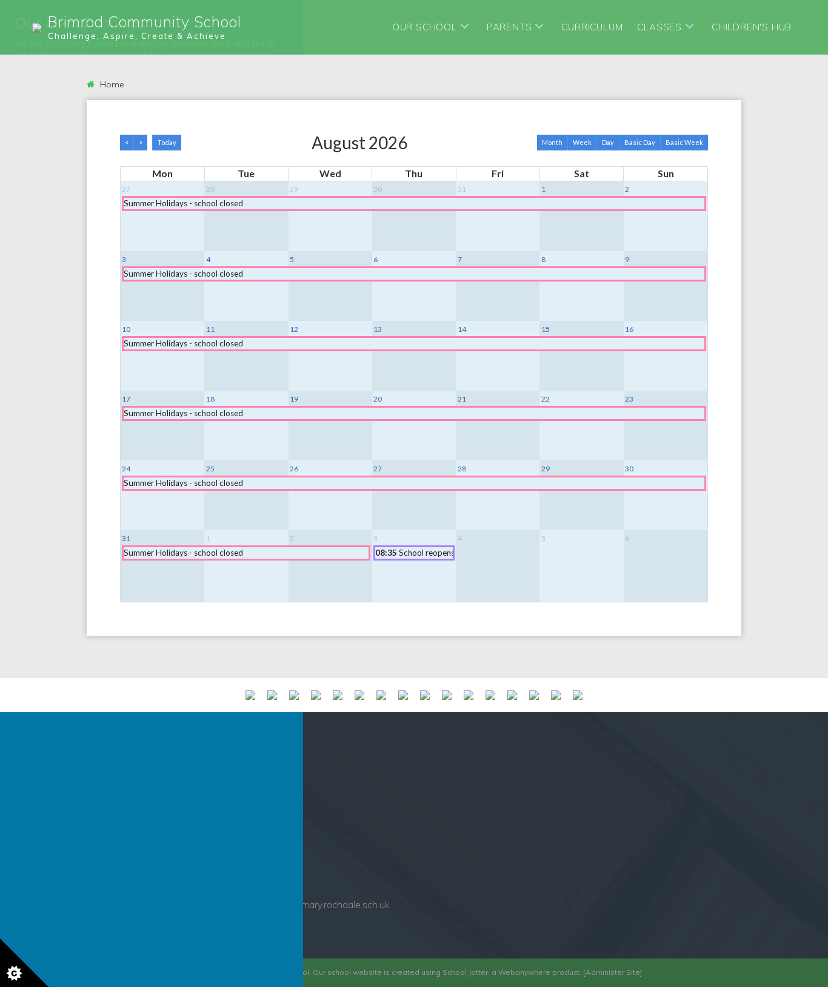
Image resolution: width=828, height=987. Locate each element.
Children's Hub (752, 27)
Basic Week (684, 142)
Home (111, 84)
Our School (424, 27)
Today (167, 142)
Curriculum (592, 27)
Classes (659, 27)
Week (582, 142)
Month (552, 142)
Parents (509, 27)
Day (608, 142)
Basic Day (639, 142)
